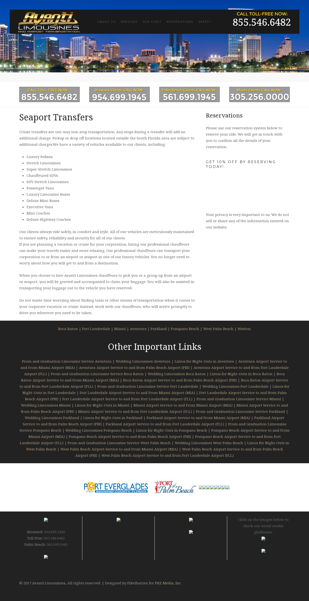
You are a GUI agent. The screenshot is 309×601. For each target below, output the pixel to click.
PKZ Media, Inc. (168, 582)
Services (129, 21)
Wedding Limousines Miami (46, 405)
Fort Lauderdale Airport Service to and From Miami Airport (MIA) (137, 392)
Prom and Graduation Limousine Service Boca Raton (97, 373)
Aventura (138, 328)
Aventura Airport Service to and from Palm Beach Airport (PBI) (134, 367)
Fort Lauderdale (96, 328)
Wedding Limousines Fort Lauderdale (235, 386)
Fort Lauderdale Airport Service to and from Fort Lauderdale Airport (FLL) (127, 398)
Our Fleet (152, 21)
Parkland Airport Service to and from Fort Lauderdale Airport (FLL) (165, 423)
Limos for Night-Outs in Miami (102, 405)
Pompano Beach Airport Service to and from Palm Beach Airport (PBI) (130, 436)
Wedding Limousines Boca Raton (177, 373)
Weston (244, 328)
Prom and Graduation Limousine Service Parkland (240, 411)
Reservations (180, 21)
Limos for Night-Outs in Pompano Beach (171, 430)
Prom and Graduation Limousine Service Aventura (67, 361)
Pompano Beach (185, 328)
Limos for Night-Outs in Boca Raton (241, 373)
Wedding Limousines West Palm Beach (209, 442)
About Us (107, 21)
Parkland (159, 328)
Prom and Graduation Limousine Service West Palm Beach (119, 442)
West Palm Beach (218, 328)
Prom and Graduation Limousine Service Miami (239, 398)
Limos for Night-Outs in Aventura (204, 361)
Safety (204, 21)
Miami (120, 328)
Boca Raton (68, 328)
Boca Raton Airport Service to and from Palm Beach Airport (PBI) (180, 380)
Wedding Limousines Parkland (52, 417)
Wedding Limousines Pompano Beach (98, 430)
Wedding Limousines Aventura (143, 361)
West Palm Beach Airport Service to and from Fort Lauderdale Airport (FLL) (167, 455)
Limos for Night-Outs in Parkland (112, 417)
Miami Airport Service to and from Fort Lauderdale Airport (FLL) (135, 411)
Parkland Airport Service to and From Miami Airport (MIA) (198, 417)
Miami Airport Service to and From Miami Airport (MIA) (182, 405)
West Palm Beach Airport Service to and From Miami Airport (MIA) (119, 449)
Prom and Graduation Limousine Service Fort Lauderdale (147, 386)
